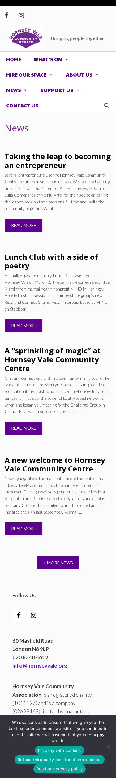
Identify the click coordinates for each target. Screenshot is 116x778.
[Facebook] (6, 15)
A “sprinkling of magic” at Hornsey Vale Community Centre (53, 359)
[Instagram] (21, 15)
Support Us (57, 90)
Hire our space (26, 74)
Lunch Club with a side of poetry (51, 261)
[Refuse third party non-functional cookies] (108, 746)
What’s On (47, 59)
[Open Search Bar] (106, 105)
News (13, 90)
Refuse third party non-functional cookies (59, 759)
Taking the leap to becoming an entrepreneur (58, 160)
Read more (23, 225)
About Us (79, 74)
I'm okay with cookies (59, 750)
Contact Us (22, 105)
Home (13, 59)
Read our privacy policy (60, 768)
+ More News (58, 562)
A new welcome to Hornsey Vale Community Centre (55, 464)
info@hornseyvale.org (39, 665)
